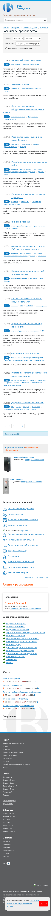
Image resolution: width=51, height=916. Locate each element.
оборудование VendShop (34, 459)
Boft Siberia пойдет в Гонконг (25, 353)
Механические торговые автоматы (22, 638)
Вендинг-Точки (8, 789)
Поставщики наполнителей (21, 539)
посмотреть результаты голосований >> (25, 608)
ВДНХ (18, 407)
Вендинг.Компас (9, 780)
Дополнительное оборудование (23, 545)
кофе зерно (15, 144)
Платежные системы (15, 656)
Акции (5, 767)
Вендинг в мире (9, 831)
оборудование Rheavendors (31, 482)
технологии (42, 256)
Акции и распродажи (18, 584)
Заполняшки (7, 777)
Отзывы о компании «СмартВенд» (15, 699)
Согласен (43, 903)
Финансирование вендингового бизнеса (18, 706)
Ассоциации (13, 556)
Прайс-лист (7, 749)
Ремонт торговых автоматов (21, 561)
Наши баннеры (8, 850)
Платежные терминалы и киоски (21, 641)
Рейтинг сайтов (8, 792)
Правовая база (8, 813)
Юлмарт (7, 281)
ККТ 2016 (29, 306)
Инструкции (7, 758)
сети (8, 228)
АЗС (12, 407)
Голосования (11, 596)
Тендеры (6, 795)
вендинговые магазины (19, 278)
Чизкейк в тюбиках (20, 221)
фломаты (41, 172)
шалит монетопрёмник (11, 678)
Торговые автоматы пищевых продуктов (25, 632)
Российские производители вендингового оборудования (24, 360)
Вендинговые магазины (17, 629)
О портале (7, 844)
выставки (33, 278)
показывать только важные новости (21, 48)
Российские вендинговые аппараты (16, 764)
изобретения (15, 64)
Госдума (26, 407)
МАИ (34, 409)
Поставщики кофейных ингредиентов (26, 534)
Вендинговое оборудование (13, 743)
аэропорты (14, 202)
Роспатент (25, 382)
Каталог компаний (10, 755)
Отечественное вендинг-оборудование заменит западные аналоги (23, 109)
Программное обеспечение (21, 567)
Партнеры (6, 847)
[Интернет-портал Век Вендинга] (25, 7)
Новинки (6, 746)
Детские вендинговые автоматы (21, 647)
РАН (43, 331)
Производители (15, 514)
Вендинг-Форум (9, 783)
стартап (15, 228)
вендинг (34, 891)
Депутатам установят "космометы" (27, 402)
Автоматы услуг (13, 644)
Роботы (9, 662)
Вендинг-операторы (17, 524)
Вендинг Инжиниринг (18, 572)
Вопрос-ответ (8, 828)
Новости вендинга (30, 28)
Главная (6, 28)
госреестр (14, 306)
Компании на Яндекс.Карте (13, 752)
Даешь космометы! (20, 84)
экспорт (23, 147)
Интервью (6, 822)
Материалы (15, 28)
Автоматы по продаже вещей (20, 650)
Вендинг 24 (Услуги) (17, 550)
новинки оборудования (31, 64)
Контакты (6, 841)
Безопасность (8, 825)
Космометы (15, 88)
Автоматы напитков (15, 635)
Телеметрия (11, 659)
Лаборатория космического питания (17, 409)
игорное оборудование (19, 331)
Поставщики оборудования (21, 508)
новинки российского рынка (21, 169)
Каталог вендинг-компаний (18, 502)
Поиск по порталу (9, 800)
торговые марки (38, 382)
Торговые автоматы (14, 447)
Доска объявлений (10, 786)
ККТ (21, 306)
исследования (34, 331)
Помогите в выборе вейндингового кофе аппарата (22, 692)
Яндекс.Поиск (8, 803)
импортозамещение (18, 117)
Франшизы (26, 530)
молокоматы (41, 380)
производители (41, 306)
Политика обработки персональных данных (23, 903)
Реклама (6, 853)
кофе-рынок (26, 144)
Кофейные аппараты (16, 623)
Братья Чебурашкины (18, 380)
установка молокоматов (12, 385)
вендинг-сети (15, 357)
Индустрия (44, 28)
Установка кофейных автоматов (23, 519)
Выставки (6, 819)
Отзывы (6, 761)
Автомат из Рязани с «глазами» (26, 60)
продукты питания (39, 226)
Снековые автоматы (15, 626)
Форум (6, 672)
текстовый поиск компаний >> (36, 578)
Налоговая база (9, 816)
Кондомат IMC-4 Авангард (12, 685)
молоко (31, 380)
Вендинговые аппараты (16, 616)
